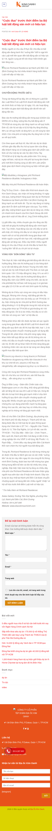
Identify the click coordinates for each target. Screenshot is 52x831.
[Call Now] (8, 751)
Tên (7, 555)
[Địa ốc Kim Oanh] (26, 4)
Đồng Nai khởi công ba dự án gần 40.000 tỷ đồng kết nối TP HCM (25, 653)
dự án (4, 677)
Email (8, 566)
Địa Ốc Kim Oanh (37, 809)
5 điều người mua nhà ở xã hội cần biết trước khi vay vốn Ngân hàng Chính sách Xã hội (25, 625)
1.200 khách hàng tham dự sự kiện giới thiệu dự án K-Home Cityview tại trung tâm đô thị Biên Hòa (26, 661)
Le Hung (24, 31)
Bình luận (10, 533)
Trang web (9, 578)
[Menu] (4, 4)
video (4, 687)
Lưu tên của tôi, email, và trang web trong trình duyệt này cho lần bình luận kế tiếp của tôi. (25, 594)
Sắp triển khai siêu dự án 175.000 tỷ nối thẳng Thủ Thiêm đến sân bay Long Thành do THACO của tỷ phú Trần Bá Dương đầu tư (24, 634)
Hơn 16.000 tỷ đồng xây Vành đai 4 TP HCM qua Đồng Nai (24, 644)
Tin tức (5, 17)
